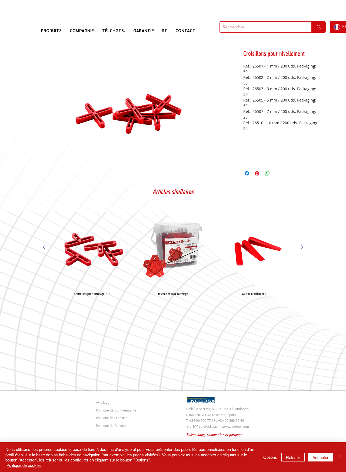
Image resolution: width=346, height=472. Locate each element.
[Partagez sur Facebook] (247, 173)
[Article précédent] (44, 247)
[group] (173, 250)
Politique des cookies (111, 418)
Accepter (320, 457)
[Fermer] (339, 457)
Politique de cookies (24, 465)
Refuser (293, 457)
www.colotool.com (235, 426)
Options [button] (270, 457)
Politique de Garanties (112, 425)
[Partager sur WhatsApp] (267, 173)
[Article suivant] (302, 247)
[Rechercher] (318, 27)
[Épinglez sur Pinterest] (257, 173)
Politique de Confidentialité (116, 410)
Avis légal (103, 402)
